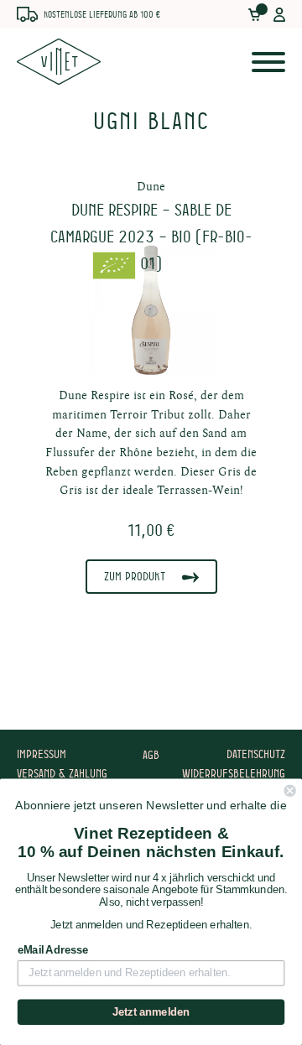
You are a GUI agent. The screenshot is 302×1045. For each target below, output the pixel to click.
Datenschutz (255, 754)
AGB (151, 755)
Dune (151, 187)
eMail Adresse (53, 950)
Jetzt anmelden (151, 1012)
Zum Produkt (134, 576)
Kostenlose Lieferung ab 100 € (102, 13)
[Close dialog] (290, 791)
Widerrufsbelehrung (233, 773)
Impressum (41, 754)
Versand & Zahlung (62, 773)
